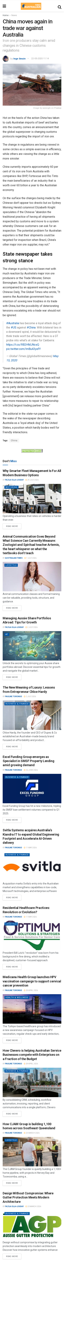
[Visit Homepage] (31, 6)
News (14, 15)
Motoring (11, 487)
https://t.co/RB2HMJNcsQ (22, 344)
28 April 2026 (31, 990)
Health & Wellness (17, 997)
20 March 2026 (34, 1206)
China (14, 440)
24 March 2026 (32, 1133)
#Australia (12, 323)
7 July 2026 (31, 558)
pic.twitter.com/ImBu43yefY (23, 349)
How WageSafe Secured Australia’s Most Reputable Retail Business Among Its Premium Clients (31, 1271)
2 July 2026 (32, 627)
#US (13, 327)
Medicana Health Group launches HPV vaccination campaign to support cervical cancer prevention (32, 981)
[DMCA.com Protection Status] (32, 450)
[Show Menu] (4, 6)
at (7, 634)
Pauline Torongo (13, 696)
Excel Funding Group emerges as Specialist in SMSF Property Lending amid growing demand (28, 761)
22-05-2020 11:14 (40, 58)
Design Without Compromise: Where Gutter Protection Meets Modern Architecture (28, 1197)
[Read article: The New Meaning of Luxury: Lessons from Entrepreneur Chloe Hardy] (32, 715)
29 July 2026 (33, 480)
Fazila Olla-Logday (14, 480)
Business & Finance (17, 704)
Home (6, 15)
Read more (13, 525)
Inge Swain (19, 58)
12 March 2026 (34, 1280)
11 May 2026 (31, 848)
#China (31, 327)
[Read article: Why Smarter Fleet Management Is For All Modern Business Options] (32, 498)
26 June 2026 (31, 770)
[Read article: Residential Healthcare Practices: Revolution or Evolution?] (32, 935)
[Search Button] (59, 6)
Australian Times (14, 558)
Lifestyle (11, 565)
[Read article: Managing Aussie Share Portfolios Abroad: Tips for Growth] (32, 646)
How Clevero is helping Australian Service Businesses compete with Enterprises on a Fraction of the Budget (32, 1055)
